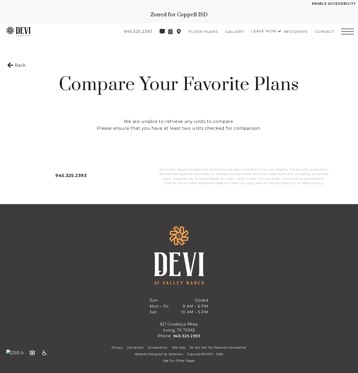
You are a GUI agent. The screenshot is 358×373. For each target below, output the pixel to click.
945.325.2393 (71, 175)
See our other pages (179, 360)
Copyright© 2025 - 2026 (205, 354)
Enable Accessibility (334, 4)
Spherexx (176, 354)
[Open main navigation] (347, 31)
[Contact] (162, 31)
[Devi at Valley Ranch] (33, 31)
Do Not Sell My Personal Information (218, 347)
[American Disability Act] (46, 353)
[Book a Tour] (170, 31)
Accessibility (157, 347)
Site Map (179, 347)
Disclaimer (135, 347)
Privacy (117, 347)
